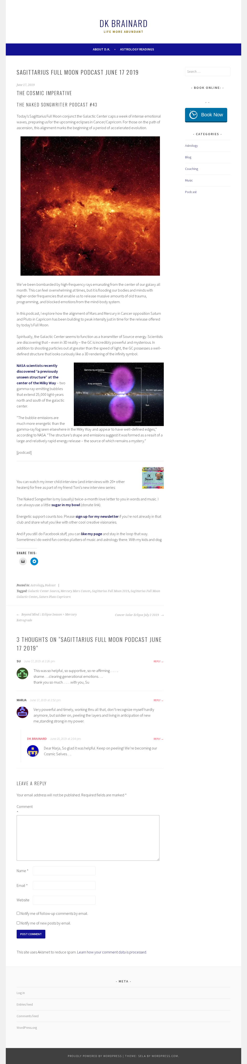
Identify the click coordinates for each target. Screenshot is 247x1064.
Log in (21, 993)
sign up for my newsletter (97, 516)
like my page (91, 533)
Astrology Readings (137, 49)
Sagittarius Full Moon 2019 (110, 591)
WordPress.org (27, 1027)
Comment (24, 809)
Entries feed (25, 1004)
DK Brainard (123, 23)
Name (22, 870)
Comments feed (28, 1016)
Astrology (36, 585)
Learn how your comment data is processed (111, 952)
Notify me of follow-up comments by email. (54, 913)
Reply (157, 661)
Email (22, 885)
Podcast (50, 585)
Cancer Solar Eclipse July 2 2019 (137, 615)
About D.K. (101, 49)
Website (23, 899)
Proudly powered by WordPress (95, 1056)
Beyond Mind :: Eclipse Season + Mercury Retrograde (47, 617)
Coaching (191, 169)
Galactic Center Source (43, 591)
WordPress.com (165, 1056)
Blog (188, 157)
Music (189, 180)
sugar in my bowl (65, 504)
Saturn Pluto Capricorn (55, 597)
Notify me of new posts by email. (46, 923)
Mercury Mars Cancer (75, 591)
